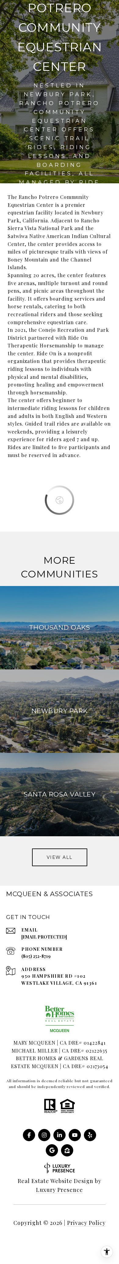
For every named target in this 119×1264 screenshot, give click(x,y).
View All (60, 857)
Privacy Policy (86, 1222)
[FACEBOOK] (29, 1135)
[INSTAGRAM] (44, 1135)
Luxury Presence (59, 1189)
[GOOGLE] (52, 1150)
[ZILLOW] (67, 1150)
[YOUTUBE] (75, 1135)
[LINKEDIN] (59, 1135)
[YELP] (90, 1135)
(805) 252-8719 (36, 956)
